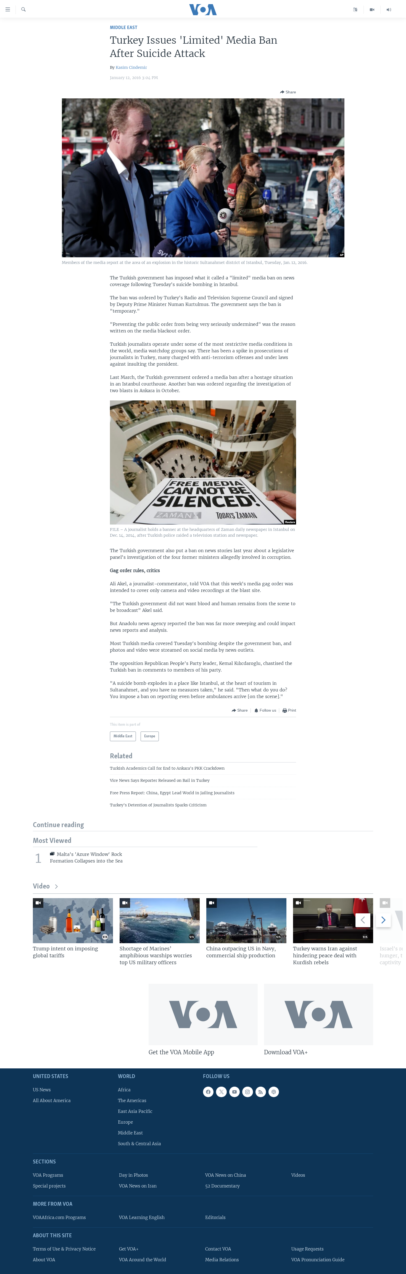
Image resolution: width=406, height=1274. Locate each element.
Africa (124, 1089)
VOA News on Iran (138, 1186)
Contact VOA (218, 1249)
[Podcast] (273, 1092)
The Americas (132, 1100)
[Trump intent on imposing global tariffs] (73, 920)
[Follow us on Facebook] (208, 1092)
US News (42, 1089)
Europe (125, 1122)
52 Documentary (222, 1186)
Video (41, 886)
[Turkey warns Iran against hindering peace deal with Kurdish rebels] (333, 920)
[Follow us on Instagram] (247, 1092)
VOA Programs (48, 1175)
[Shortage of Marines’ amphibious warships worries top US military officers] (160, 920)
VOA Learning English (142, 1217)
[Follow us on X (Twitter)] (221, 1092)
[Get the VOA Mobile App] (203, 1014)
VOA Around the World (142, 1259)
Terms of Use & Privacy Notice (64, 1249)
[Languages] (355, 10)
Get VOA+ (129, 1249)
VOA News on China (225, 1175)
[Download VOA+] (318, 1014)
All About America (52, 1100)
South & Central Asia (139, 1144)
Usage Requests (307, 1249)
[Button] (288, 92)
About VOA (44, 1259)
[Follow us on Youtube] (234, 1092)
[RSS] (260, 1092)
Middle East (123, 27)
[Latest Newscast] (389, 10)
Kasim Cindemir (131, 67)
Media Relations (222, 1259)
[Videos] (372, 10)
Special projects (49, 1186)
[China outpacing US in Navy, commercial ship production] (246, 920)
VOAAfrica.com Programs (59, 1217)
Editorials (215, 1217)
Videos (298, 1175)
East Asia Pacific (135, 1111)
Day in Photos (133, 1175)
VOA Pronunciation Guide (317, 1259)
